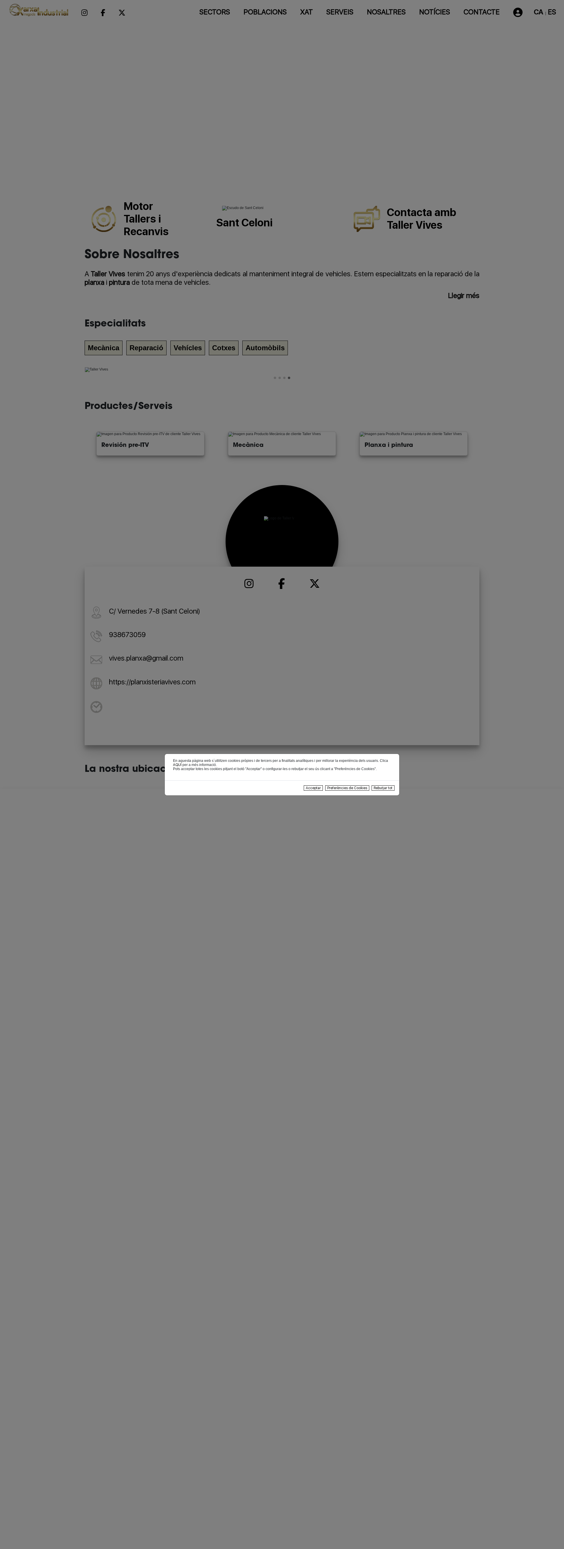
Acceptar (313, 788)
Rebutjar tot (383, 788)
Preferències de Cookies (347, 788)
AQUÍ (177, 765)
